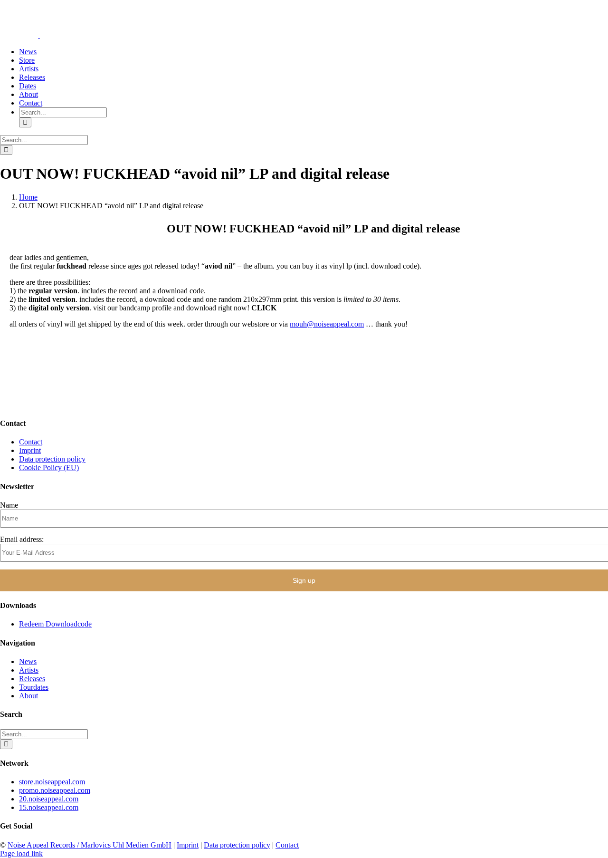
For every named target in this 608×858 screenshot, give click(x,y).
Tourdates (33, 687)
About (28, 696)
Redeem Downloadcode (55, 624)
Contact (30, 442)
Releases (32, 679)
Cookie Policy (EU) (49, 467)
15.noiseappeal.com (48, 807)
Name (9, 505)
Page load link (21, 853)
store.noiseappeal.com (52, 782)
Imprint (30, 450)
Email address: (22, 539)
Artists (28, 670)
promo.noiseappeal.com (54, 790)
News (28, 661)
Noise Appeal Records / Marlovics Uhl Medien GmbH (89, 845)
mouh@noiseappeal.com (327, 324)
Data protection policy (52, 459)
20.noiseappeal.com (48, 799)
